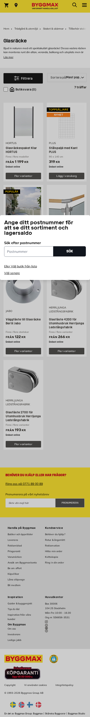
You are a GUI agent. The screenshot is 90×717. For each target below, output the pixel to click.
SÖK (69, 251)
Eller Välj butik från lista (20, 266)
